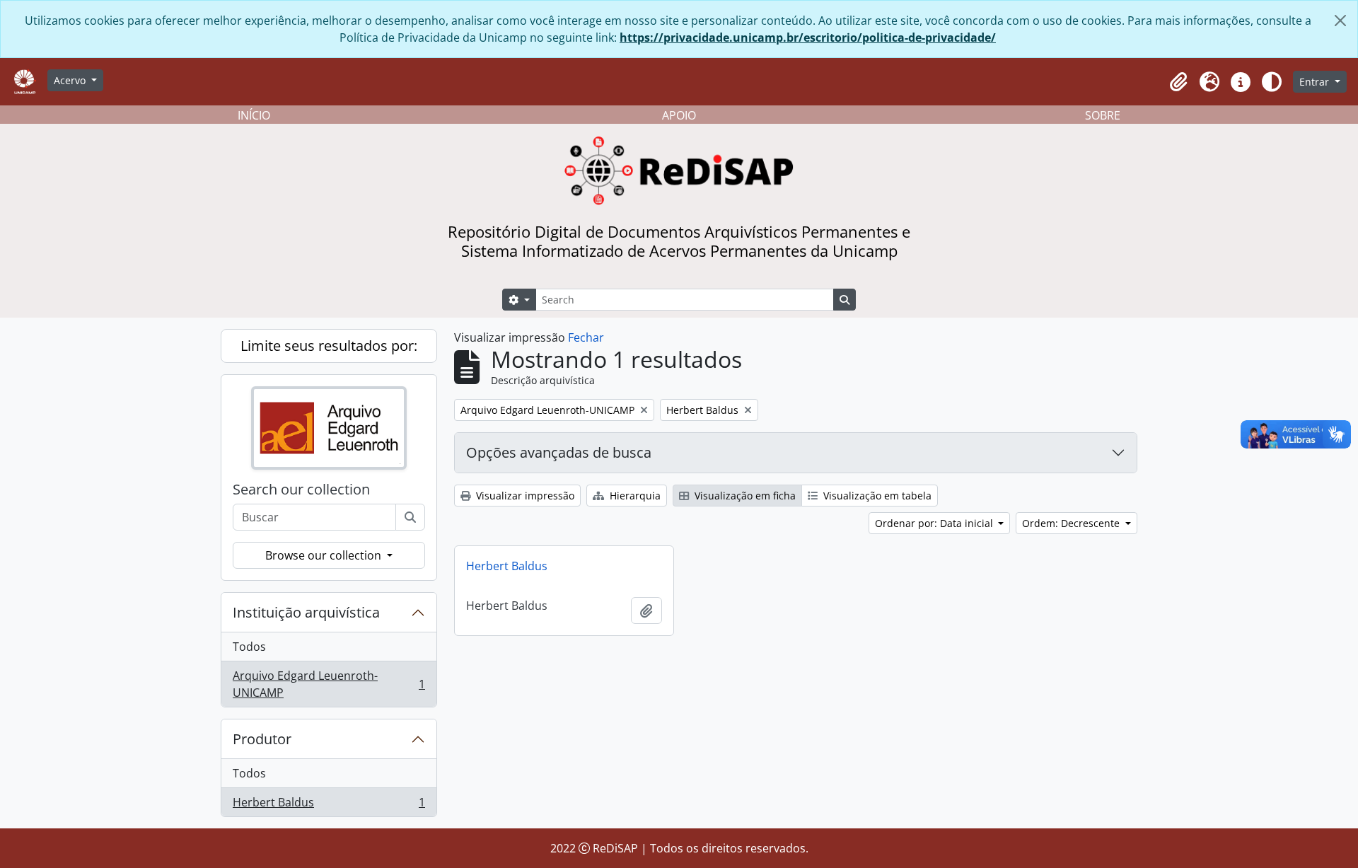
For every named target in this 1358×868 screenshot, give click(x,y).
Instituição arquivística (306, 612)
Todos (249, 646)
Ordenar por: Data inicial (935, 523)
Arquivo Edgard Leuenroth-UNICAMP (328, 684)
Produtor (262, 738)
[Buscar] (410, 517)
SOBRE (1102, 115)
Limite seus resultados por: (328, 345)
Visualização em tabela (876, 495)
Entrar (1315, 81)
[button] (1178, 82)
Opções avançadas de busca (558, 452)
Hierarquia (634, 495)
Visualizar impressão (523, 495)
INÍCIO (254, 115)
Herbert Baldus (328, 805)
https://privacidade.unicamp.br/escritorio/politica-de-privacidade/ (808, 37)
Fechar (586, 337)
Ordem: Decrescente (1072, 523)
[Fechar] (1340, 20)
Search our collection (301, 489)
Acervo (71, 80)
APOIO (679, 115)
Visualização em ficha (744, 495)
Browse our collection (324, 555)
